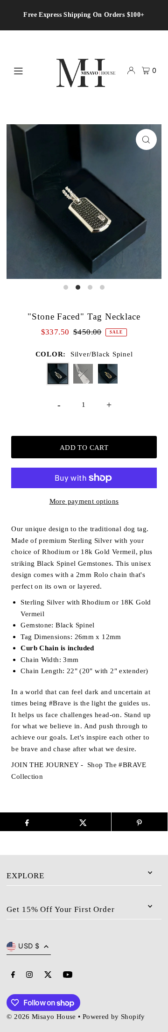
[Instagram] (29, 975)
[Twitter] (48, 975)
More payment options (84, 501)
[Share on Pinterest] (140, 821)
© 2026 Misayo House (41, 1016)
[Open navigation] (26, 70)
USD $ (28, 946)
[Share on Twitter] (83, 821)
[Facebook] (13, 975)
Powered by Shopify (114, 1016)
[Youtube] (67, 975)
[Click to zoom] (146, 139)
